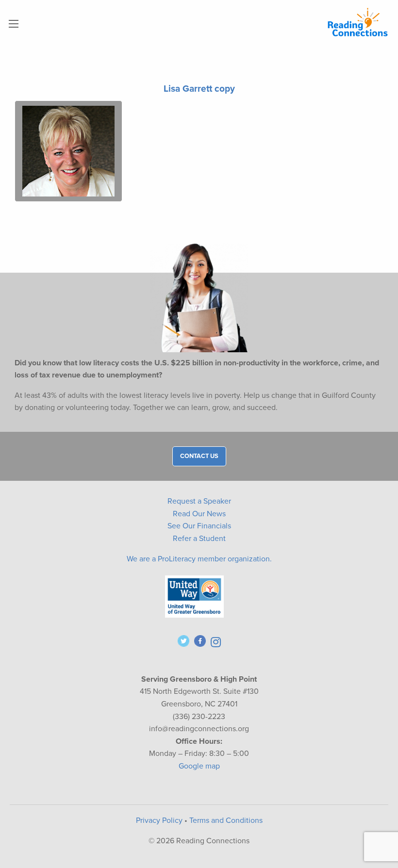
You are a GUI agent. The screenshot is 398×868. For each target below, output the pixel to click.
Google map (199, 766)
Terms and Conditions (226, 820)
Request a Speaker (199, 501)
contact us (199, 456)
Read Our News (199, 514)
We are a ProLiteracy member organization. (199, 559)
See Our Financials (199, 526)
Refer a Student (199, 538)
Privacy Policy (159, 820)
